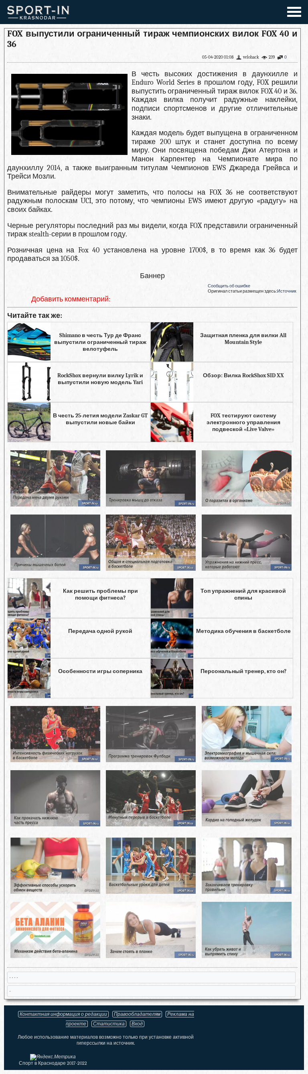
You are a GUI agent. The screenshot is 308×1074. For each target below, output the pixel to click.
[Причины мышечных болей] (55, 568)
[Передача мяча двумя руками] (55, 504)
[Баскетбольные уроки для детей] (151, 891)
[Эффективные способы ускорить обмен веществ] (55, 891)
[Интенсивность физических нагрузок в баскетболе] (55, 760)
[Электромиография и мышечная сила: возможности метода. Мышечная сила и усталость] (247, 760)
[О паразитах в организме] (247, 504)
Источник (286, 291)
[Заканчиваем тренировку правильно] (247, 891)
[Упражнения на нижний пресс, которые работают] (247, 568)
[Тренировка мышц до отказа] (151, 504)
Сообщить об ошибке (229, 286)
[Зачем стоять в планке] (151, 956)
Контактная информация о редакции (63, 1014)
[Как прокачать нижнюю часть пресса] (55, 824)
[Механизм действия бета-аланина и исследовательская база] (55, 956)
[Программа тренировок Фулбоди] (151, 760)
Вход (137, 1024)
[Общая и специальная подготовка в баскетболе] (151, 568)
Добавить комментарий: (71, 299)
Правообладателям (137, 1014)
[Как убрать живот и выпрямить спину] (247, 956)
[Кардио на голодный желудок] (247, 824)
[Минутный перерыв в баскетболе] (151, 824)
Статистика (109, 1024)
